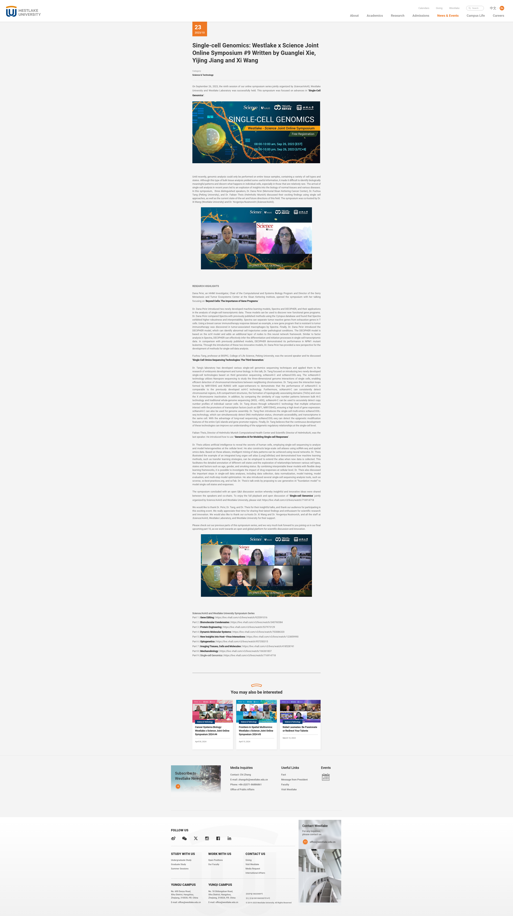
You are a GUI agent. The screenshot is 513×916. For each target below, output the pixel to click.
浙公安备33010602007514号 (258, 898)
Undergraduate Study (181, 860)
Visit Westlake (289, 789)
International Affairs (255, 873)
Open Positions (215, 860)
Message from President (294, 779)
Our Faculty (213, 864)
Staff (455, 23)
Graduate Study (178, 864)
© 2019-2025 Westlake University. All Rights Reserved (269, 903)
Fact (283, 774)
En (502, 8)
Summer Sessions (180, 868)
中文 (493, 8)
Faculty (455, 13)
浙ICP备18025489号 (254, 894)
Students (455, 18)
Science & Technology (202, 75)
